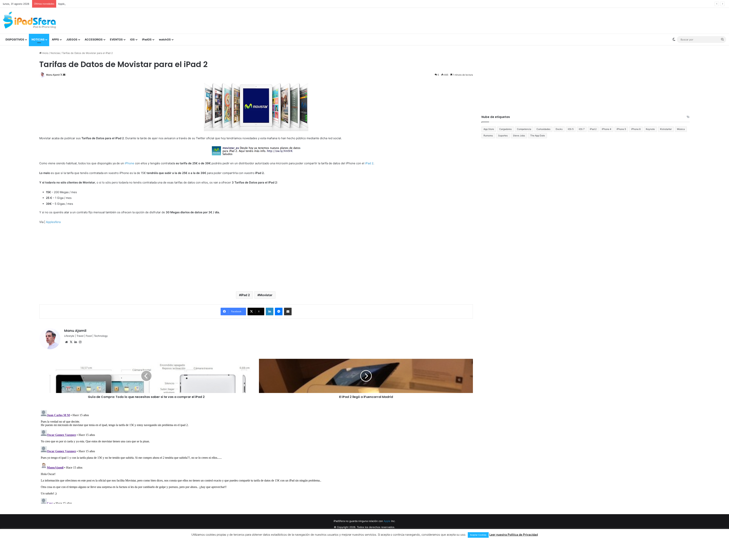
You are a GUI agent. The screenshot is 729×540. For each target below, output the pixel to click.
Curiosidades (543, 129)
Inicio (45, 53)
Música (681, 129)
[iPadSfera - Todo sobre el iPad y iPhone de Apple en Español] (29, 20)
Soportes (503, 135)
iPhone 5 (621, 129)
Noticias (55, 53)
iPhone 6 (636, 129)
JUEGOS (71, 39)
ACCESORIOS (94, 39)
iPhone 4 (606, 129)
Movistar (265, 295)
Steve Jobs (519, 135)
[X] (71, 342)
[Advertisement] (486, 20)
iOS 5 (571, 129)
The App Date (537, 135)
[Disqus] (256, 456)
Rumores (488, 135)
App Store (489, 129)
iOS (132, 39)
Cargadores (505, 129)
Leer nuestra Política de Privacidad (513, 534)
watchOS (165, 39)
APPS (55, 39)
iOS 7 (582, 129)
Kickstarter (666, 129)
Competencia (524, 129)
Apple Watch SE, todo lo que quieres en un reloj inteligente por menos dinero (104, 3)
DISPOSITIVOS (15, 39)
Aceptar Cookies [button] (478, 535)
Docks (559, 129)
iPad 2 (245, 295)
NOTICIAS (38, 39)
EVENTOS (116, 39)
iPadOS (146, 39)
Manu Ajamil (53, 74)
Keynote (650, 129)
